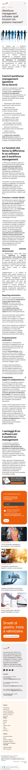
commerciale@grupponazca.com (12, 679)
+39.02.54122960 (7, 695)
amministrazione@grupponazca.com (13, 685)
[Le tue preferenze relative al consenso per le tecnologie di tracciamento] (2, 767)
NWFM (3, 7)
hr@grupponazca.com (16, 690)
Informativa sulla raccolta (5, 768)
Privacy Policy (14, 506)
